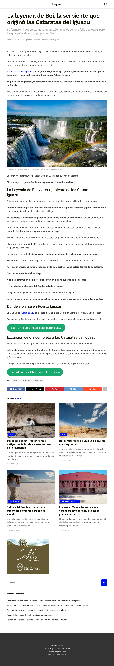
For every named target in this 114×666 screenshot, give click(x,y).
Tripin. (57, 4)
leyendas (38, 380)
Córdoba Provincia (70, 501)
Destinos (36, 40)
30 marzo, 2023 (65, 460)
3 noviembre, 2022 (14, 40)
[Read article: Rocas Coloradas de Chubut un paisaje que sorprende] (83, 420)
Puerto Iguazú (54, 40)
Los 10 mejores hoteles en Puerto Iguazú (36, 327)
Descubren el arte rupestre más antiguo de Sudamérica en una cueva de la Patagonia (29, 444)
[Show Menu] (8, 4)
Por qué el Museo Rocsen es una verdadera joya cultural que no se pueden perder (79, 511)
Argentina (28, 40)
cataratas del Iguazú (21, 71)
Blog (12, 434)
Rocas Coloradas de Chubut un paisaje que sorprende (30, 615)
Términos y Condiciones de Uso (57, 648)
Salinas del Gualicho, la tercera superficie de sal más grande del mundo (26, 511)
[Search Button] (105, 4)
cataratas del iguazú (22, 380)
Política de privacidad (57, 652)
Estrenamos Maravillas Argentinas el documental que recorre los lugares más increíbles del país (48, 605)
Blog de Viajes (57, 645)
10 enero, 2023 (13, 530)
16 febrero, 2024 (14, 464)
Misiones (44, 40)
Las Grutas (14, 501)
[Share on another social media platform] (105, 389)
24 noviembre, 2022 (67, 530)
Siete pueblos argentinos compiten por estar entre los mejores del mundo (38, 610)
